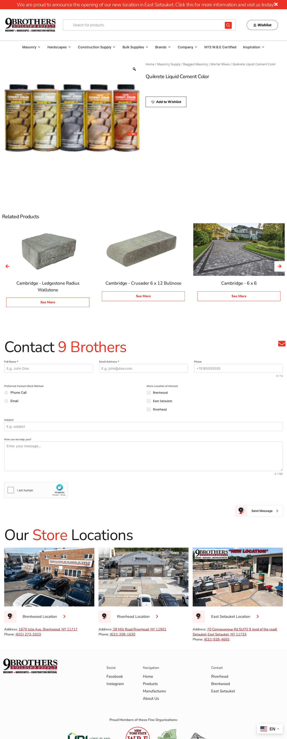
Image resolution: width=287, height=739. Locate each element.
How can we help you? (17, 439)
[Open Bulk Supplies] (147, 47)
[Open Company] (196, 47)
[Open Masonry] (39, 47)
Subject (9, 419)
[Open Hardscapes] (69, 47)
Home (150, 64)
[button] (166, 102)
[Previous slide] (7, 266)
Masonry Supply (168, 64)
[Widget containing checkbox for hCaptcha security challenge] (36, 490)
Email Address (109, 361)
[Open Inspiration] (263, 47)
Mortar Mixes (220, 64)
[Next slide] (279, 266)
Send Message (262, 511)
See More (47, 302)
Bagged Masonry (195, 64)
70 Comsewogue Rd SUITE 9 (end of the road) (242, 629)
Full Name (11, 361)
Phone (198, 361)
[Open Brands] (169, 47)
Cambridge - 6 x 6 (239, 283)
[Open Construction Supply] (114, 47)
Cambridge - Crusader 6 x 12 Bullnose (143, 283)
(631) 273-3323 (28, 634)
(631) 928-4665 (216, 639)
